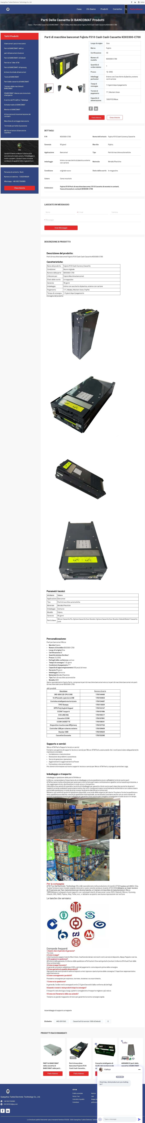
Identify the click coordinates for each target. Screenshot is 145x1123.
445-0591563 (61, 1021)
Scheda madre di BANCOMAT (14, 105)
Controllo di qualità (78, 1099)
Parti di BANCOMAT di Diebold (14, 58)
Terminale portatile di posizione (15, 126)
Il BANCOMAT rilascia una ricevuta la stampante (17, 94)
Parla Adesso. (97, 117)
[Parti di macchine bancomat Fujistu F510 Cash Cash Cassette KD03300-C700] (64, 61)
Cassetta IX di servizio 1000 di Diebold (86, 1021)
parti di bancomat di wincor (14, 53)
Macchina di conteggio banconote (16, 121)
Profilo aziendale (77, 1093)
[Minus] (139, 1069)
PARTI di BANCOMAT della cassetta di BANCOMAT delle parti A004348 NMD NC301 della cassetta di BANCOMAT (51, 1066)
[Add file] (100, 1119)
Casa (30, 25)
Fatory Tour (76, 1096)
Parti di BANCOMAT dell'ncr (14, 48)
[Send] (139, 1119)
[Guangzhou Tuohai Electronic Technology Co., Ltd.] (8, 9)
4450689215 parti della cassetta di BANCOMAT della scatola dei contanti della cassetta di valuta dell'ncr (131, 1066)
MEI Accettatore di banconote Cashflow (15, 132)
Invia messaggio (61, 228)
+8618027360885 (19, 181)
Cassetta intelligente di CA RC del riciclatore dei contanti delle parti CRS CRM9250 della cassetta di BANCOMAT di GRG (104, 1066)
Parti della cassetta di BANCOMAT (46, 25)
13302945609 (24, 177)
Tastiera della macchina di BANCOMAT (13, 87)
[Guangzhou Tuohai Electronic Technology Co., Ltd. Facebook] (131, 2)
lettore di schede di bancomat (15, 72)
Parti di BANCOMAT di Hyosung (15, 67)
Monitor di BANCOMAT (12, 109)
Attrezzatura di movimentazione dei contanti (17, 115)
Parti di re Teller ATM (11, 63)
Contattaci (75, 1102)
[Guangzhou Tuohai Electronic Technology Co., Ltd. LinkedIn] (135, 2)
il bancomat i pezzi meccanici (15, 44)
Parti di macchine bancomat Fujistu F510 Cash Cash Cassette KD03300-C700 (77, 1066)
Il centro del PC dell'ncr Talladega (16, 100)
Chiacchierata (19, 188)
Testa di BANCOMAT (11, 77)
